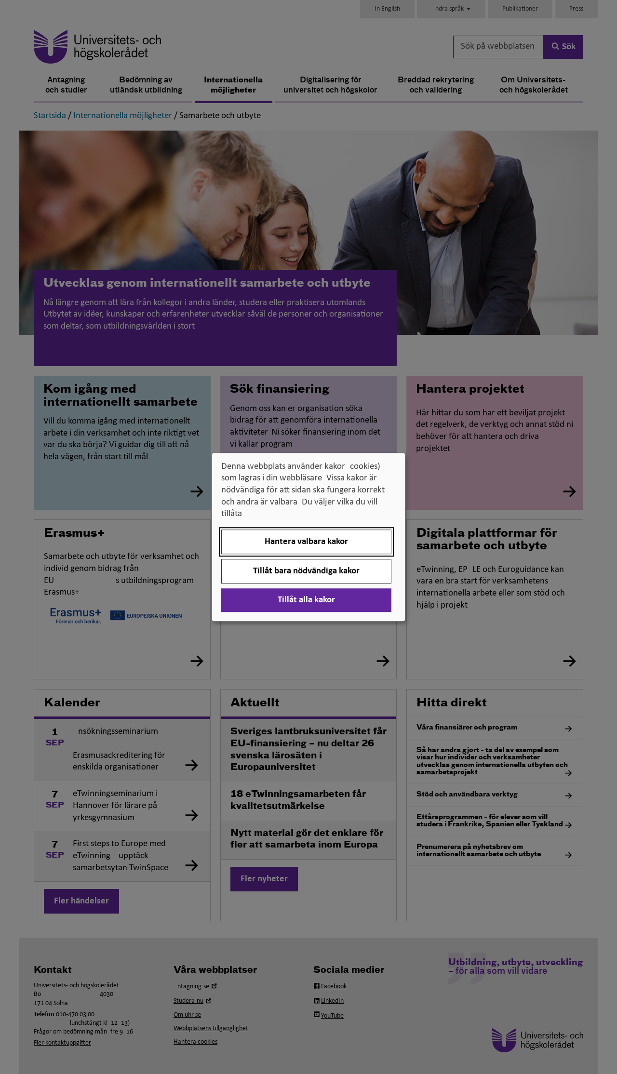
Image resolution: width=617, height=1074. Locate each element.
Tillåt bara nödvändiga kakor (306, 571)
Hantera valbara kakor (306, 541)
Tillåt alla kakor (306, 600)
